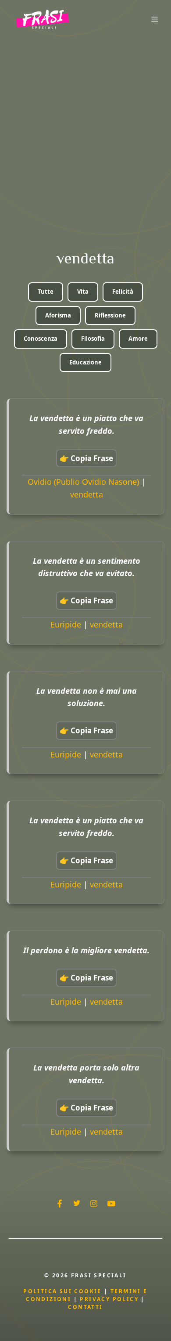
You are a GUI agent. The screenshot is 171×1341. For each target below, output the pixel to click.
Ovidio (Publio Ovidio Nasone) (83, 481)
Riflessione (110, 315)
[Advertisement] (85, 128)
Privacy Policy (110, 1299)
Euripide (65, 624)
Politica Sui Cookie (62, 1291)
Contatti (85, 1307)
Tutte (45, 292)
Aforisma (58, 315)
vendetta (86, 494)
